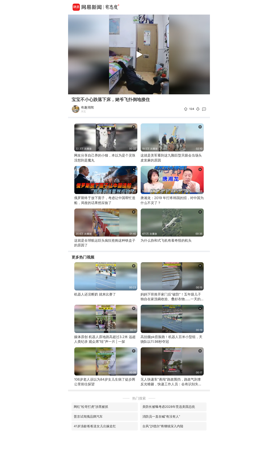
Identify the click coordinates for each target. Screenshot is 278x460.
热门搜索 (139, 398)
